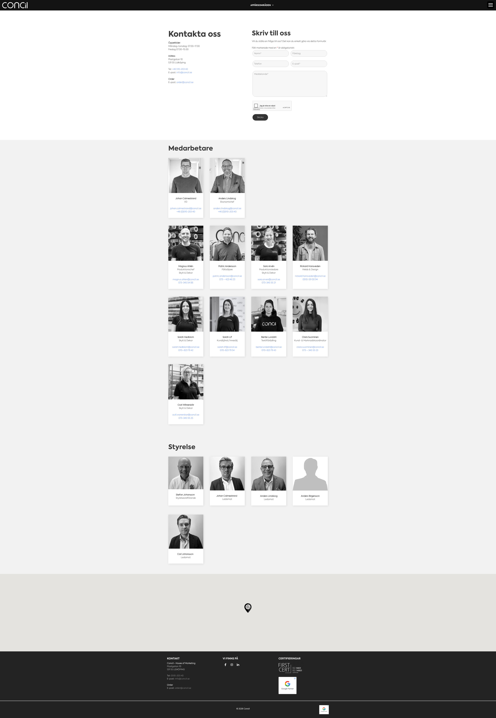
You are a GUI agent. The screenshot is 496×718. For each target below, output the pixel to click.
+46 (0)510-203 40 (186, 211)
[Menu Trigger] (490, 4)
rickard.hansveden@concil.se (310, 276)
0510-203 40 (177, 675)
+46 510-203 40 (180, 69)
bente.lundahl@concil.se (269, 347)
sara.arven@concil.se (269, 279)
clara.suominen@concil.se (310, 347)
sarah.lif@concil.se (227, 347)
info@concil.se (184, 72)
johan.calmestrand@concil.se (185, 208)
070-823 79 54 (227, 350)
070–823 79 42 (185, 350)
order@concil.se (185, 82)
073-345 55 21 (269, 282)
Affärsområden (260, 5)
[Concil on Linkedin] (238, 665)
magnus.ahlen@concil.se (186, 279)
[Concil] (15, 5)
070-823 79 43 (269, 350)
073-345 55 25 (186, 418)
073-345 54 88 (185, 282)
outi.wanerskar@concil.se (185, 414)
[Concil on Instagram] (232, 665)
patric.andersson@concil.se (227, 276)
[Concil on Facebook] (225, 665)
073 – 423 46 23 (227, 279)
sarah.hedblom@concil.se (185, 347)
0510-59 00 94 (310, 279)
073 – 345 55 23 (310, 350)
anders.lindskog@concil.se (227, 208)
